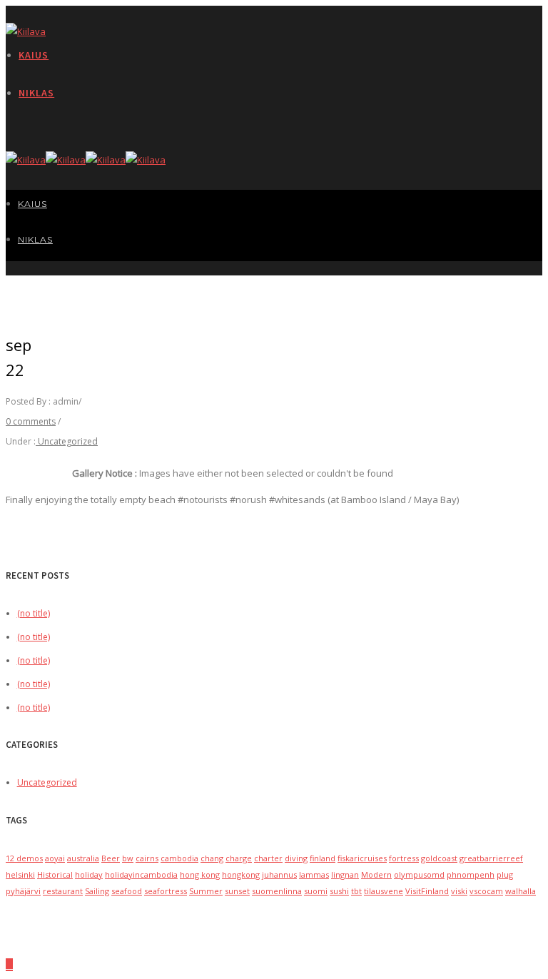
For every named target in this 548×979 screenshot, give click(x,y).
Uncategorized (67, 441)
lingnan (345, 874)
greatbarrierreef (491, 858)
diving (296, 858)
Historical (55, 874)
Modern (376, 874)
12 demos (24, 858)
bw (127, 858)
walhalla (520, 891)
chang (212, 858)
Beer (110, 858)
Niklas (36, 92)
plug (505, 874)
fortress (404, 858)
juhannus (279, 874)
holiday (89, 874)
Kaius (34, 55)
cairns (147, 858)
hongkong (241, 874)
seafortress (165, 891)
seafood (126, 891)
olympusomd (419, 874)
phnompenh (470, 874)
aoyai (55, 858)
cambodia (179, 858)
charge (238, 858)
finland (322, 858)
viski (459, 891)
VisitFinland (427, 891)
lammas (314, 874)
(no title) (33, 613)
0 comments (31, 421)
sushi (339, 891)
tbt (356, 891)
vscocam (486, 891)
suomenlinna (277, 891)
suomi (316, 891)
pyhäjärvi (23, 891)
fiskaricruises (362, 858)
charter (268, 858)
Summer (206, 891)
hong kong (200, 874)
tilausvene (383, 891)
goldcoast (439, 858)
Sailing (97, 891)
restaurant (63, 891)
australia (83, 858)
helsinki (20, 874)
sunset (237, 891)
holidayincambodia (141, 874)
